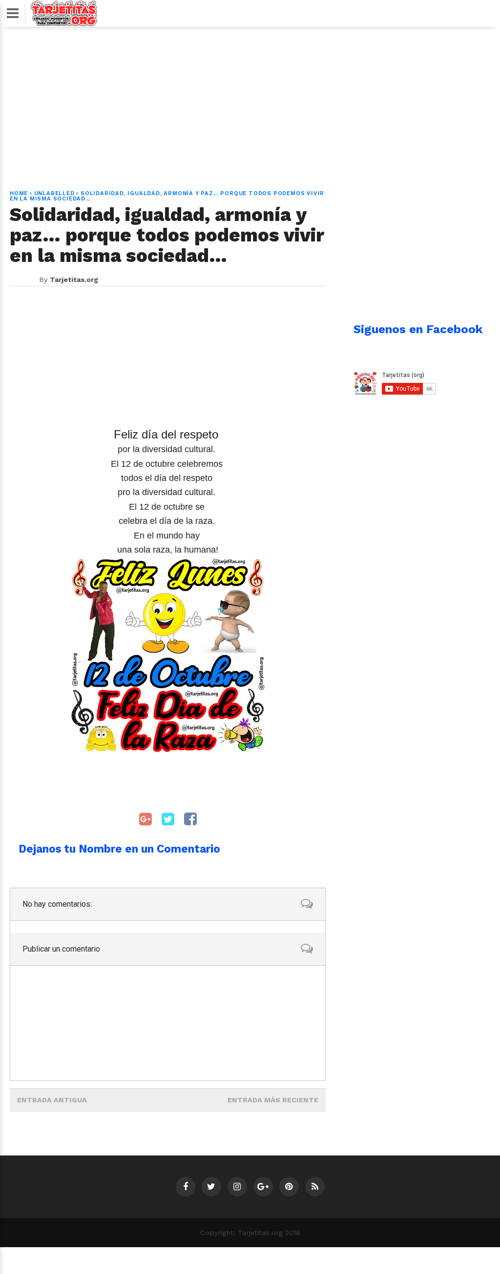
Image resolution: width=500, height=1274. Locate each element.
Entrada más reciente (273, 1100)
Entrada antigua (52, 1100)
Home (19, 193)
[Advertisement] (250, 102)
